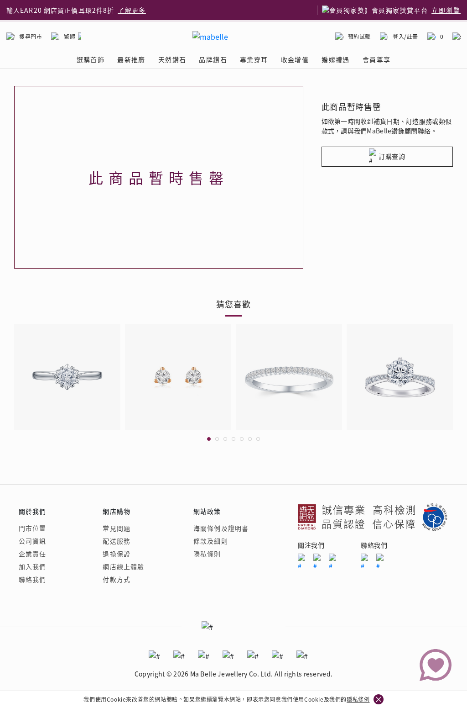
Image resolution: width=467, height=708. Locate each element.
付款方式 (116, 579)
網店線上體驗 (123, 566)
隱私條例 (358, 699)
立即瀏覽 (446, 10)
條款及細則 (210, 540)
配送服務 (116, 540)
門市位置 (32, 528)
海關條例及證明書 (221, 528)
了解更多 (132, 10)
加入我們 (32, 566)
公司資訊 (32, 540)
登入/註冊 (405, 36)
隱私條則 (207, 553)
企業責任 (32, 553)
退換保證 (116, 553)
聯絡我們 (32, 579)
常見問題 (116, 528)
